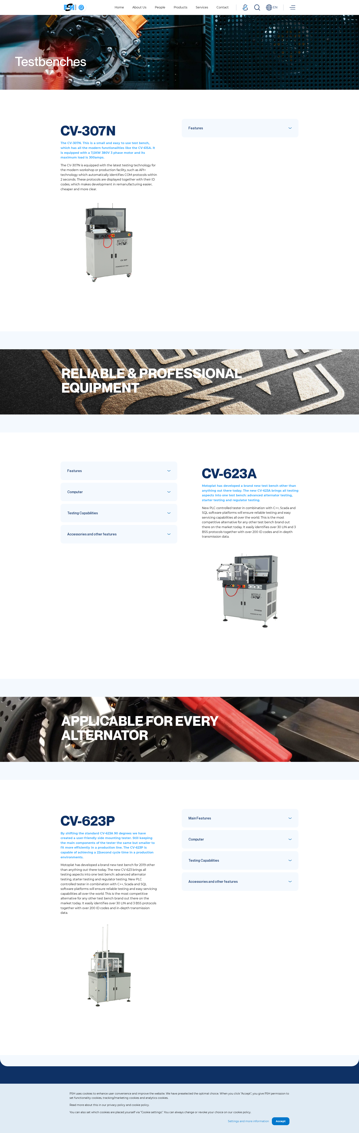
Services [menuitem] (202, 7)
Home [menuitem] (119, 7)
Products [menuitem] (180, 7)
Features (195, 128)
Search (257, 7)
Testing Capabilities (82, 513)
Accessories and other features (91, 534)
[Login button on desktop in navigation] (245, 7)
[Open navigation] (292, 7)
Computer (75, 492)
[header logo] (73, 7)
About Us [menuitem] (139, 7)
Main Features (199, 818)
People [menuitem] (160, 7)
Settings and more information (248, 1121)
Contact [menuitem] (223, 7)
